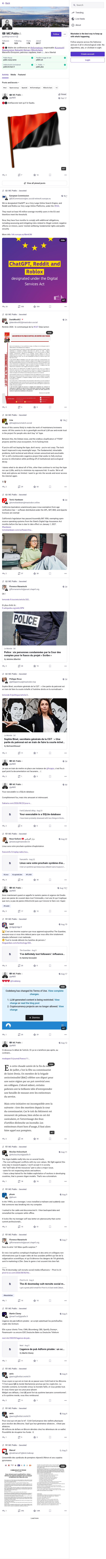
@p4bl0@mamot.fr (9, 37)
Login (87, 60)
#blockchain (47, 88)
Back (7, 3)
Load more (35, 1518)
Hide (63, 109)
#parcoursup (14, 88)
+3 (56, 88)
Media (13, 75)
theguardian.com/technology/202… (17, 943)
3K (3, 43)
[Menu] (64, 34)
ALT (63, 169)
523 (16, 43)
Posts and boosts (9, 82)
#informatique (35, 88)
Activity (5, 75)
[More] (65, 175)
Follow (56, 34)
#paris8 (24, 88)
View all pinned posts (36, 183)
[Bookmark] (50, 175)
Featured (21, 75)
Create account (87, 54)
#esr (5, 88)
